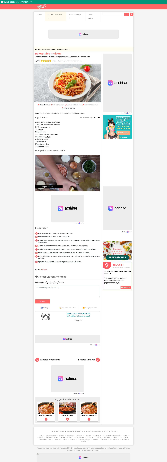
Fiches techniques (93, 431)
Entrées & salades (52, 437)
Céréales (79, 435)
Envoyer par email (91, 308)
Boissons (70, 435)
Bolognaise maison (63, 49)
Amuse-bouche (51, 435)
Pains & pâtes (124, 437)
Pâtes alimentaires (44, 113)
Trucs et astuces (110, 431)
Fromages (90, 437)
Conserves (98, 435)
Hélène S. (44, 269)
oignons (40, 130)
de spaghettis (46, 127)
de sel (44, 142)
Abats (40, 435)
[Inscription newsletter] (117, 250)
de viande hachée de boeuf (50, 125)
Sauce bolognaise (67, 415)
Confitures (88, 435)
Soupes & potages (84, 439)
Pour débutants (56, 113)
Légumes (107, 437)
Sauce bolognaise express (46, 415)
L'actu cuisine (90, 16)
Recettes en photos (49, 49)
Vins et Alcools (114, 439)
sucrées (95, 439)
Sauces (72, 439)
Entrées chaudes (66, 437)
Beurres (61, 435)
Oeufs (115, 437)
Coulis (125, 435)
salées (65, 439)
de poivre (45, 144)
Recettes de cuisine (55, 15)
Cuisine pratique (75, 15)
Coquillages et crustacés (112, 435)
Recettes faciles (57, 431)
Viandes (104, 439)
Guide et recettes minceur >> (17, 1)
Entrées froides (79, 437)
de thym (47, 137)
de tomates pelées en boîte (50, 122)
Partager (46, 308)
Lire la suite (125, 287)
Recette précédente (50, 359)
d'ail (45, 132)
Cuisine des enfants (78, 113)
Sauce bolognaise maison (89, 415)
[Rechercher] (126, 14)
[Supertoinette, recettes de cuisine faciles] (41, 6)
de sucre (45, 146)
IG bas (99, 437)
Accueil (39, 15)
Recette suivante (86, 359)
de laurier (45, 139)
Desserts (40, 437)
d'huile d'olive (53, 134)
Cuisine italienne (66, 113)
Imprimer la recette (68, 308)
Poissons (57, 439)
